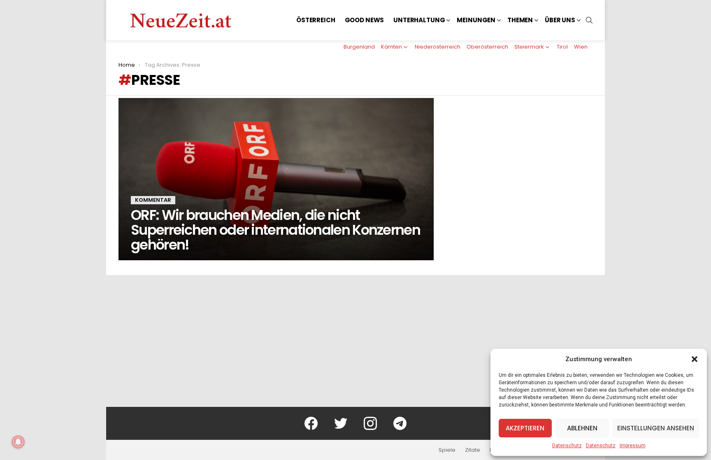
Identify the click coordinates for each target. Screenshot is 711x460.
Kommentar (153, 200)
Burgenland (359, 47)
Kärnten (391, 47)
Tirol (562, 47)
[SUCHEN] (589, 20)
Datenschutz (567, 445)
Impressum (633, 445)
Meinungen (476, 20)
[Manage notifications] (18, 441)
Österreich (315, 20)
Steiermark (529, 47)
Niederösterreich (437, 47)
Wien (581, 47)
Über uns (560, 20)
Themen (520, 20)
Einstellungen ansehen (655, 428)
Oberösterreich (487, 47)
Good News (364, 20)
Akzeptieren (525, 428)
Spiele (447, 450)
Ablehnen (582, 428)
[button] (694, 359)
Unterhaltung (419, 20)
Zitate (472, 450)
